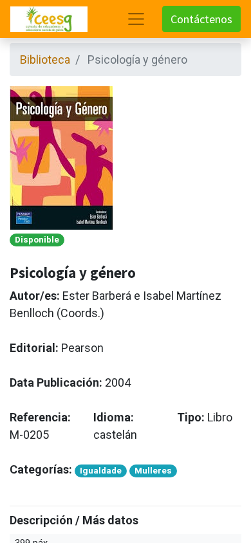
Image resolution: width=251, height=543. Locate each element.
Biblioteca (45, 59)
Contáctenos (201, 19)
